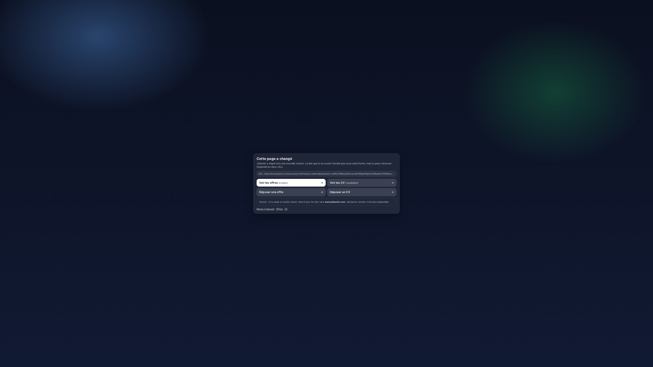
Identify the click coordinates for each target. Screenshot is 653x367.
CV (286, 209)
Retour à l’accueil (265, 209)
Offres (279, 209)
